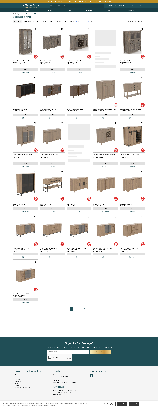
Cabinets (36, 14)
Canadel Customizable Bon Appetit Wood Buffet (104, 154)
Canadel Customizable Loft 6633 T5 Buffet (129, 248)
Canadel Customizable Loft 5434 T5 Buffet (102, 203)
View (25, 69)
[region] (79, 404)
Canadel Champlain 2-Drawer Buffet (48, 60)
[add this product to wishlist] (35, 29)
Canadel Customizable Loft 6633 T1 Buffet (22, 248)
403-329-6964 (62, 380)
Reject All (122, 404)
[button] (107, 6)
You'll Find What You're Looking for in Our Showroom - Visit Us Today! (80, 1)
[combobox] (31, 21)
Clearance (89, 10)
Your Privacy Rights (109, 404)
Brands (69, 10)
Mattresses (48, 10)
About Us (110, 10)
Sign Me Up (100, 352)
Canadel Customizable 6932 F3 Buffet (75, 109)
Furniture (26, 10)
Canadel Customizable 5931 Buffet (21, 109)
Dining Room (29, 14)
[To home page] (31, 5)
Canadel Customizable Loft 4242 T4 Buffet (129, 154)
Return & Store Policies (22, 387)
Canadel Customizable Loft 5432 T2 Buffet (49, 203)
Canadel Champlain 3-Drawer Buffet (75, 60)
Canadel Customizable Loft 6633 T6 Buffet (22, 293)
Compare (26, 72)
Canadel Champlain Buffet (126, 60)
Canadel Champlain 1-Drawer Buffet (21, 60)
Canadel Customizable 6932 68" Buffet (48, 109)
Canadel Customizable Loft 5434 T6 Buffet (129, 203)
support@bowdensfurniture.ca (67, 382)
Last (85, 308)
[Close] (155, 404)
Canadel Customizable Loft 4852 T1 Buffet (22, 203)
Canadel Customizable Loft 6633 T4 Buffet (102, 248)
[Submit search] (100, 5)
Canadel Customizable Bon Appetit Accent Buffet (131, 109)
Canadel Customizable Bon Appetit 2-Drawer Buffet (104, 109)
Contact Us (131, 10)
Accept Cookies (134, 404)
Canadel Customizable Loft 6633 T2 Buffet (49, 248)
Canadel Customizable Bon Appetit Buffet (22, 154)
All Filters (18, 21)
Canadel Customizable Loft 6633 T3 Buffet (76, 248)
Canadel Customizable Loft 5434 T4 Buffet (76, 203)
